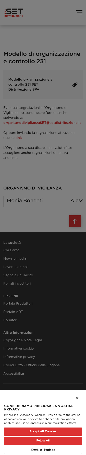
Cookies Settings (43, 450)
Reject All (43, 440)
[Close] (74, 395)
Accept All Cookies (42, 431)
